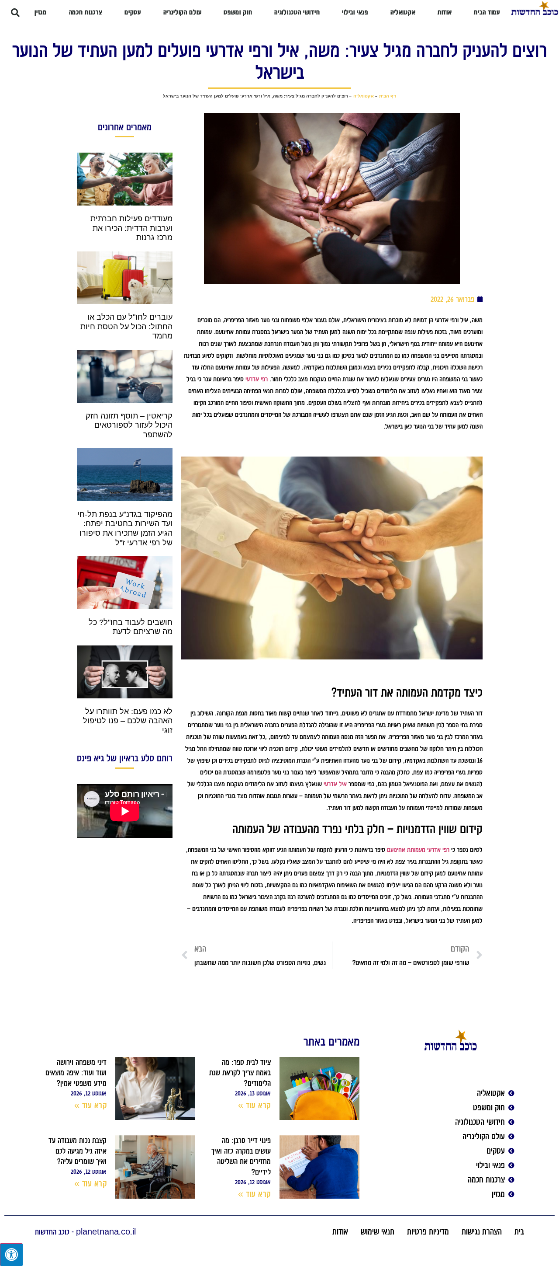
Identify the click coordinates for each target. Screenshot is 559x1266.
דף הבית (387, 96)
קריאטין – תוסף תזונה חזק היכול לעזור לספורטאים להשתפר (129, 425)
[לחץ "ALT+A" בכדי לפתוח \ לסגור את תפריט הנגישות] (11, 1254)
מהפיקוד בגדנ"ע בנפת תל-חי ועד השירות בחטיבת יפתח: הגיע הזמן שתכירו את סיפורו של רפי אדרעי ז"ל (125, 528)
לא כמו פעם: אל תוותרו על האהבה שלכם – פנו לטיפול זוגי (128, 721)
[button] (15, 12)
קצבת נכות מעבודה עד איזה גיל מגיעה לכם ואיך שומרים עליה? (77, 1151)
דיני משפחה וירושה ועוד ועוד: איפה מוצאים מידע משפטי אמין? (76, 1073)
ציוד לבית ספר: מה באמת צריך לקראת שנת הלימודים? (240, 1073)
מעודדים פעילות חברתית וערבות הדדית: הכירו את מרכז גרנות (131, 228)
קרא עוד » (254, 1105)
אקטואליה (363, 96)
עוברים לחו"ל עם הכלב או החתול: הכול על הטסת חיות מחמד (126, 326)
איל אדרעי (335, 784)
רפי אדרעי (256, 379)
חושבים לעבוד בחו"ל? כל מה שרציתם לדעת (131, 627)
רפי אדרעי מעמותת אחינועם (418, 850)
